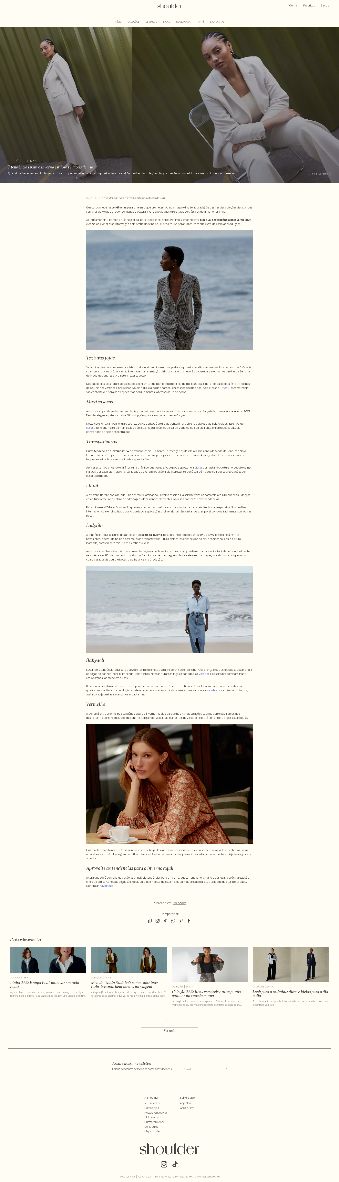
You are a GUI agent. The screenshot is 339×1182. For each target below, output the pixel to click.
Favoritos (309, 5)
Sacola (325, 5)
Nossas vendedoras (155, 1112)
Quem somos (151, 1103)
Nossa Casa (183, 21)
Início (118, 21)
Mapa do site (151, 1131)
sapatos (212, 690)
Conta (293, 5)
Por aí (200, 21)
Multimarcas (151, 1117)
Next (172, 1021)
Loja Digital (217, 21)
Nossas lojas (151, 1108)
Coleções (133, 21)
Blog (88, 198)
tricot (225, 388)
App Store (186, 1103)
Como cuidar (151, 1126)
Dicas (166, 21)
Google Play (187, 1108)
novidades (106, 886)
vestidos (204, 674)
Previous (167, 1021)
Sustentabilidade (154, 1122)
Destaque (151, 21)
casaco (90, 427)
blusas (198, 467)
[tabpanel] (48, 972)
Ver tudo (169, 1031)
